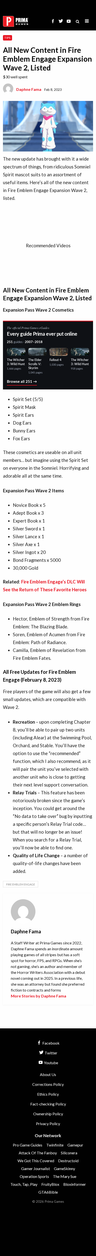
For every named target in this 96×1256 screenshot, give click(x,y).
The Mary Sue (64, 1176)
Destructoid (68, 1160)
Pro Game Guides (27, 1145)
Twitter (50, 1052)
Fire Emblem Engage (20, 884)
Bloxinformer (74, 1184)
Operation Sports (34, 1176)
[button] (86, 21)
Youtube (50, 1062)
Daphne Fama (28, 89)
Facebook (51, 1043)
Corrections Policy (48, 1084)
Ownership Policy (48, 1113)
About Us (48, 1074)
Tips (7, 38)
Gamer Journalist (35, 1168)
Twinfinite (55, 1145)
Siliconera (69, 1152)
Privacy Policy (48, 1123)
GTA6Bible (48, 1192)
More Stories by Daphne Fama (38, 996)
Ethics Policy (48, 1094)
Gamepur (75, 1145)
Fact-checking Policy (48, 1104)
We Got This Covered (35, 1160)
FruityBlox (50, 1184)
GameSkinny (64, 1168)
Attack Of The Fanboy (38, 1152)
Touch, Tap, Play (23, 1184)
